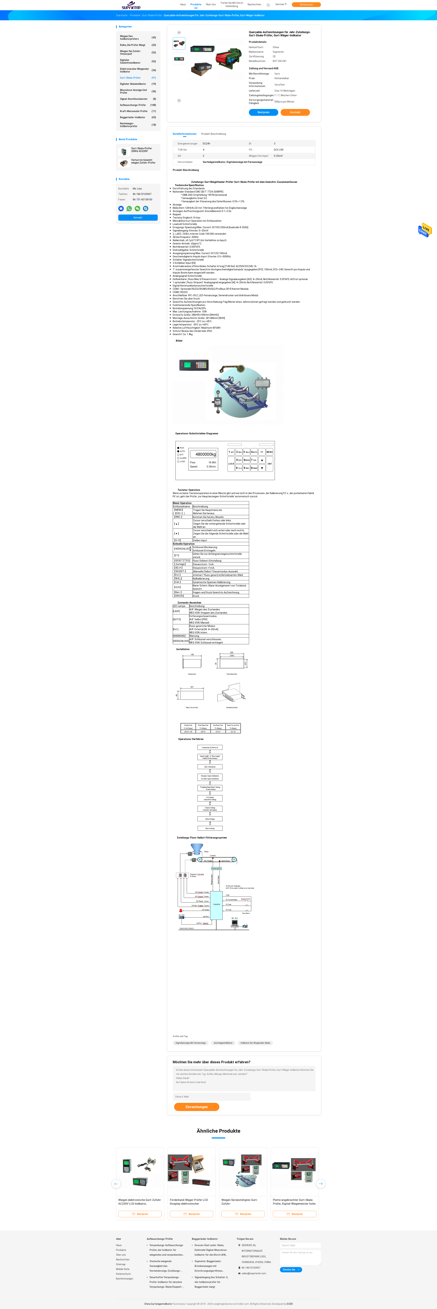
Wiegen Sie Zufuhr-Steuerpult (138, 52)
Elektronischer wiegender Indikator (138, 70)
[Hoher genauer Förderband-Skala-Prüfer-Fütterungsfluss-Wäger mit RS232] (192, 1171)
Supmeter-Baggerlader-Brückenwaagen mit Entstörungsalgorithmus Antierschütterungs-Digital (210, 1266)
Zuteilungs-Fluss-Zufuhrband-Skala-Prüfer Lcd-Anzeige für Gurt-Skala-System (240, 1203)
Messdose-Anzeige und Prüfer (138, 91)
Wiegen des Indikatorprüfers (138, 37)
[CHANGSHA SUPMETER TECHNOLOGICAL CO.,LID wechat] (137, 208)
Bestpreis (264, 112)
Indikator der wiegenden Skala (255, 1043)
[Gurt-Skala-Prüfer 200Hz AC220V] (124, 151)
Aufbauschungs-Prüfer (138, 105)
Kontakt (138, 217)
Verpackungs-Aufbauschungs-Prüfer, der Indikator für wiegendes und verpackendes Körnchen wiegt (167, 1250)
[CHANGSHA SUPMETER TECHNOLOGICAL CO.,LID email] (121, 208)
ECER (290, 1304)
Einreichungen (197, 1107)
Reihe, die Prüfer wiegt (138, 45)
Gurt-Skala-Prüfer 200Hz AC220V (141, 149)
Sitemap (120, 1264)
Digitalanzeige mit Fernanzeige (191, 1043)
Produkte (121, 1250)
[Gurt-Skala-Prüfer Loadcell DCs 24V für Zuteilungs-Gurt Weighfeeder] (295, 1171)
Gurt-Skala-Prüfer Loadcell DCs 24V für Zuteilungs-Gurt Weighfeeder (292, 1203)
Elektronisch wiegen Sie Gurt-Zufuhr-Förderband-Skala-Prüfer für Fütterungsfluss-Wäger (138, 1203)
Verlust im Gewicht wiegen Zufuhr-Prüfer (143, 161)
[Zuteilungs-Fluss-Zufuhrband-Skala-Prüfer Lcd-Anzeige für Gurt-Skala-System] (243, 1171)
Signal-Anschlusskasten (138, 99)
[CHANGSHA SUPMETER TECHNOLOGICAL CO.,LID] (131, 5)
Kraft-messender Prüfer (138, 111)
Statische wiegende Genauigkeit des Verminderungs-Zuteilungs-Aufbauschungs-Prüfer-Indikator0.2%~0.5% (165, 1266)
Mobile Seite (123, 1269)
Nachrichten (123, 1259)
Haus (119, 1245)
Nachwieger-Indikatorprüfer (138, 125)
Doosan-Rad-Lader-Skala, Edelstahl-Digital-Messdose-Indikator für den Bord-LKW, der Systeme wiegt (211, 1250)
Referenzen (306, 4)
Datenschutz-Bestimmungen (124, 1276)
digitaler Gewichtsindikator (138, 61)
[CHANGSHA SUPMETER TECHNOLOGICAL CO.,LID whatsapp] (129, 208)
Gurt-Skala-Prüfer (138, 77)
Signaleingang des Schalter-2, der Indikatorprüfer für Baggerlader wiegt (211, 1282)
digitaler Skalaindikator (138, 84)
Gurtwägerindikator (223, 1043)
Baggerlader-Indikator (138, 117)
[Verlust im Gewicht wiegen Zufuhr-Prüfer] (124, 163)
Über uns (121, 1254)
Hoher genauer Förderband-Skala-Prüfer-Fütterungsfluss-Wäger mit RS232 (191, 1203)
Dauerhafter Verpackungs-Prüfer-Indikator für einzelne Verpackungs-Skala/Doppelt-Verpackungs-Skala (166, 1282)
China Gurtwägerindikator (158, 1304)
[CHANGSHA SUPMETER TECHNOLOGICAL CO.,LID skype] (145, 208)
